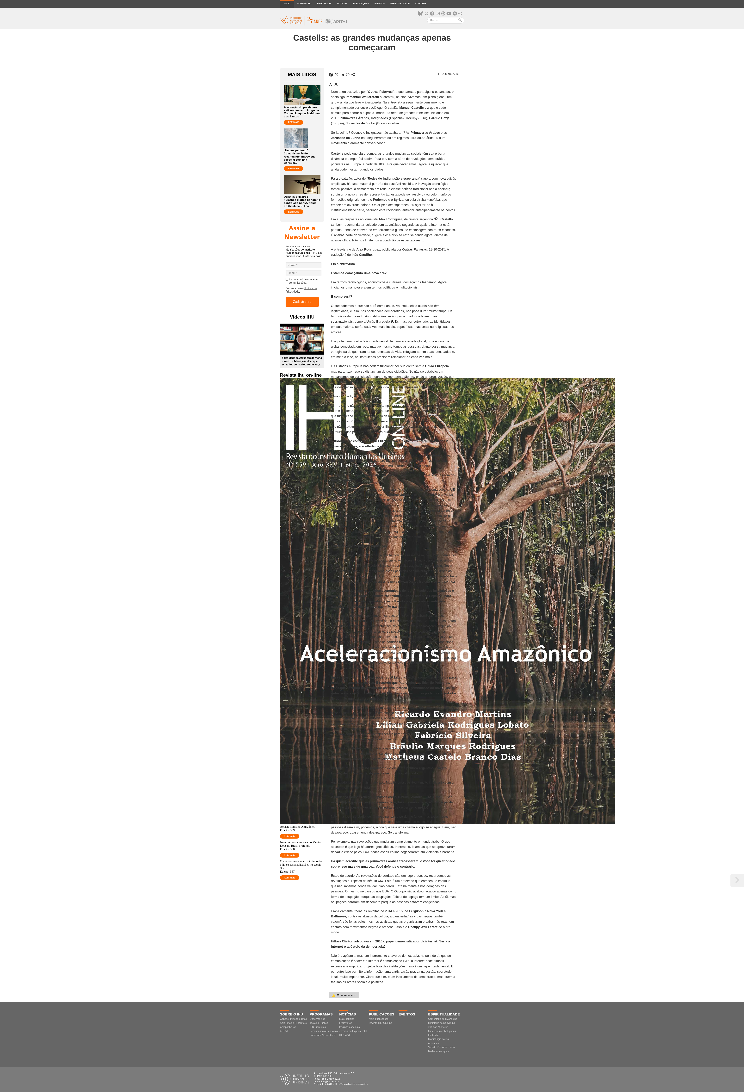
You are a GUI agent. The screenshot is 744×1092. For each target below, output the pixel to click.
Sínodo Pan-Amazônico (441, 1047)
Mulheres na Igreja (438, 1051)
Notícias (342, 3)
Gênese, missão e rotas (293, 1018)
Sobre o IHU (304, 3)
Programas (324, 3)
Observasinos (317, 1018)
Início (287, 3)
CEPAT (284, 1031)
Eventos (380, 3)
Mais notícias (346, 1018)
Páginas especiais (349, 1027)
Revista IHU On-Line (380, 1022)
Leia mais (289, 836)
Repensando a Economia (324, 1031)
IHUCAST (344, 1035)
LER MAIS (293, 122)
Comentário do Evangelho (442, 1018)
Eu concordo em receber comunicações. (303, 281)
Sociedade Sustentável (323, 1035)
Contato (420, 3)
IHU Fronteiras (318, 1027)
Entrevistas (345, 1022)
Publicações (361, 3)
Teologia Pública (319, 1022)
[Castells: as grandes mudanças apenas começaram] (353, 75)
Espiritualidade (400, 3)
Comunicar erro (344, 995)
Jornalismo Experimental (353, 1031)
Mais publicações (378, 1018)
